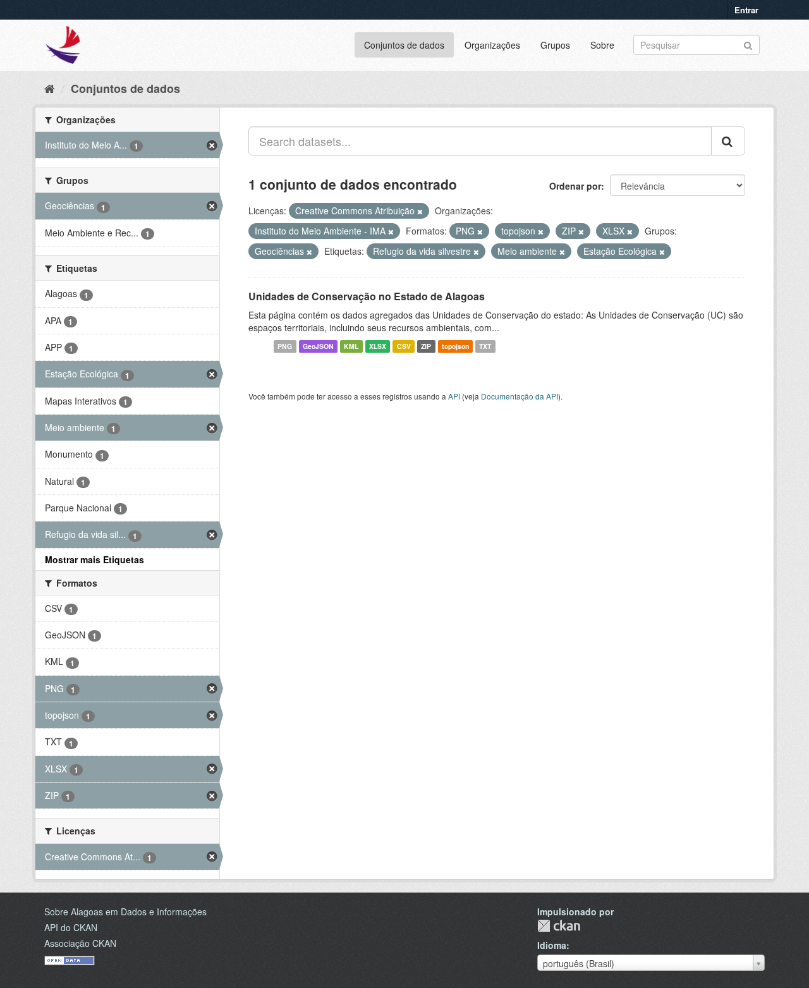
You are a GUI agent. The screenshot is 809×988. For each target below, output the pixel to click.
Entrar (746, 10)
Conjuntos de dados (404, 45)
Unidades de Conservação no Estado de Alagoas (366, 296)
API (454, 396)
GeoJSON (318, 346)
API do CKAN (70, 927)
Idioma (551, 945)
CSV (404, 346)
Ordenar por (575, 186)
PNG (284, 346)
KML (351, 346)
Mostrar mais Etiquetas (94, 559)
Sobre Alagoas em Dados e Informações (125, 911)
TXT (485, 346)
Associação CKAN (80, 943)
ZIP (426, 346)
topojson (455, 346)
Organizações (492, 45)
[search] (728, 141)
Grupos (555, 45)
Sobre (602, 45)
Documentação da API (519, 396)
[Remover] (420, 211)
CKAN (558, 925)
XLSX (377, 346)
